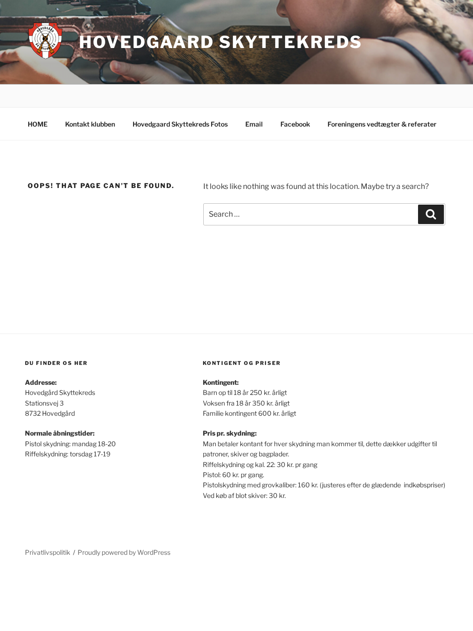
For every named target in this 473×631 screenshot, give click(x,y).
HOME (38, 124)
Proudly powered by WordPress (124, 552)
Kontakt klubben (90, 124)
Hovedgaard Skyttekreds (220, 42)
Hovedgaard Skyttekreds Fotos (180, 124)
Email (254, 124)
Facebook (295, 124)
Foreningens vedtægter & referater (382, 124)
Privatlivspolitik (47, 552)
